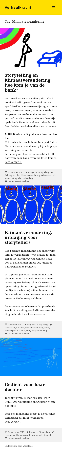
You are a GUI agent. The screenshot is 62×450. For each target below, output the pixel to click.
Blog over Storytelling (38, 172)
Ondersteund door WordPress (19, 446)
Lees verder (13, 162)
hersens (20, 327)
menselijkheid (11, 330)
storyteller (16, 178)
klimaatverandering (30, 175)
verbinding (27, 178)
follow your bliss (13, 175)
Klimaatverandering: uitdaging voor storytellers (28, 237)
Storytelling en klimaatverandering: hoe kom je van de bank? (28, 82)
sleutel (8, 178)
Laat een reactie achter (18, 181)
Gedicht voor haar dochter (25, 386)
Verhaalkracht (18, 7)
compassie (10, 327)
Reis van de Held (48, 175)
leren (46, 327)
